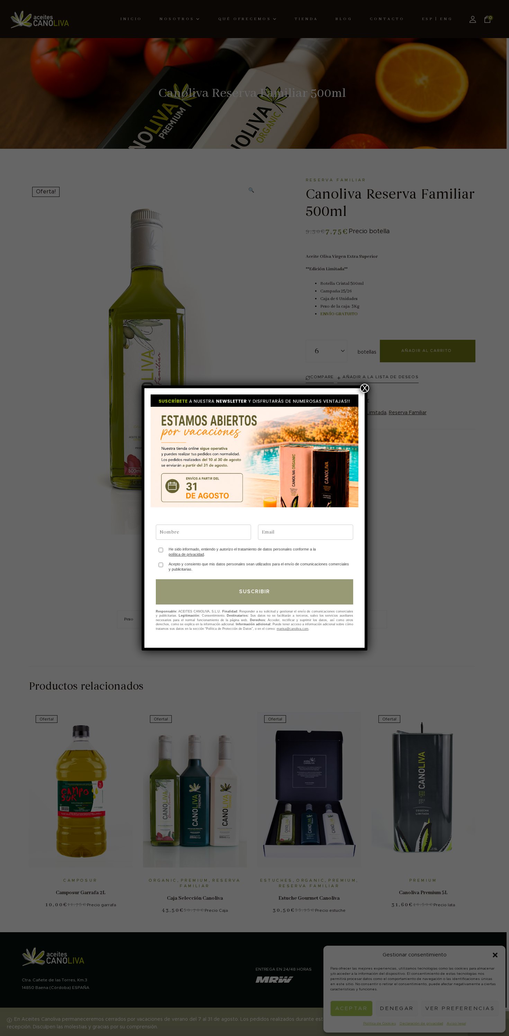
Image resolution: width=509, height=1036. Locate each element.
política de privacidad (186, 554)
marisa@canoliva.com (293, 628)
